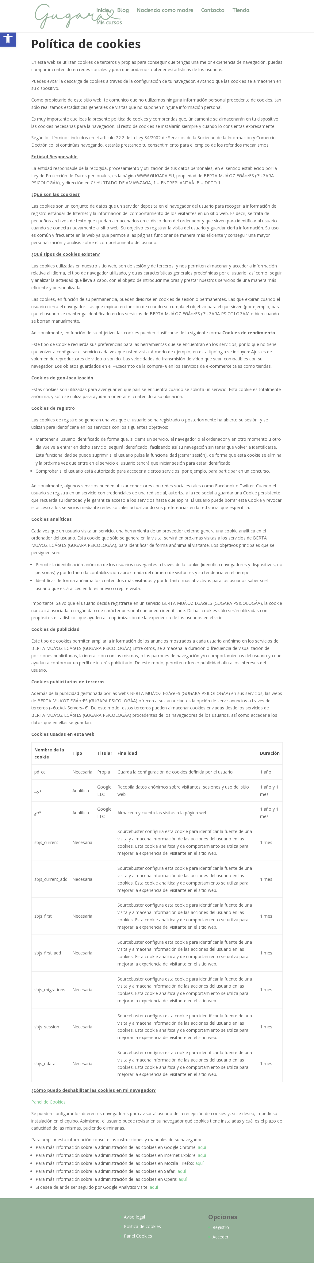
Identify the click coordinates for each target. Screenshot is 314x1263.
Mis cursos (109, 22)
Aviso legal (134, 1217)
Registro (221, 1227)
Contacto (212, 10)
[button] (8, 39)
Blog (123, 10)
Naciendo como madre (165, 10)
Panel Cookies (138, 1236)
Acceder (220, 1237)
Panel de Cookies (48, 1102)
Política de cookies (142, 1226)
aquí (202, 1147)
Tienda (241, 10)
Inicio (102, 10)
